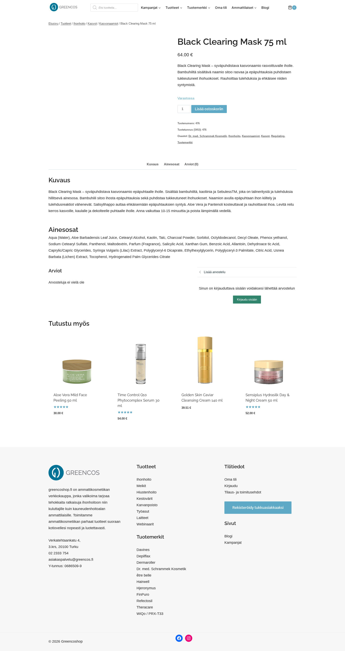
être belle (144, 575)
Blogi (265, 8)
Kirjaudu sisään (247, 299)
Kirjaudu (231, 486)
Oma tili (221, 8)
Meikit (141, 486)
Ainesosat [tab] (171, 164)
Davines (143, 550)
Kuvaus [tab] (153, 164)
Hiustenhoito (147, 492)
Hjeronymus (146, 588)
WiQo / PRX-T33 (150, 614)
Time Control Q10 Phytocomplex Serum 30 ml (139, 400)
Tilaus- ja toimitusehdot (242, 492)
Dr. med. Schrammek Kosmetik (207, 136)
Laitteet (142, 518)
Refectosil (144, 601)
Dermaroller (146, 563)
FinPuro (143, 594)
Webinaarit (145, 524)
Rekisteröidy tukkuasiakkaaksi (258, 507)
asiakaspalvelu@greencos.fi (71, 560)
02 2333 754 (58, 553)
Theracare (145, 607)
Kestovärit (145, 499)
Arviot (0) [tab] (191, 164)
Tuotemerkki (185, 142)
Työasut (143, 511)
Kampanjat (233, 543)
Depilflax (143, 556)
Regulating (278, 136)
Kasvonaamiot (251, 136)
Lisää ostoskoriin (209, 109)
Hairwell (143, 582)
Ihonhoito (234, 136)
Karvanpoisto (147, 505)
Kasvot (265, 136)
